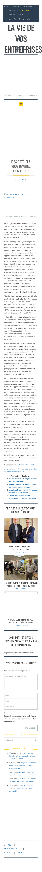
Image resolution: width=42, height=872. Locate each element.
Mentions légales (12, 849)
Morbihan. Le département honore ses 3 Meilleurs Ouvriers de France (22, 756)
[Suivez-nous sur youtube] (28, 19)
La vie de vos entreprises (23, 38)
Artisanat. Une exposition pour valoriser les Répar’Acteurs (21, 621)
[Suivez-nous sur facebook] (19, 19)
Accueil (7, 845)
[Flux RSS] (15, 19)
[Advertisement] (21, 73)
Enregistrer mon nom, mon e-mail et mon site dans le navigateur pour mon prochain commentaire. (20, 718)
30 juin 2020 (21, 552)
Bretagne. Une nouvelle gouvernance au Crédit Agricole (20, 548)
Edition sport (27, 7)
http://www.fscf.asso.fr (26, 465)
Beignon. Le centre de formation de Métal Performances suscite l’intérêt (23, 765)
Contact (8, 19)
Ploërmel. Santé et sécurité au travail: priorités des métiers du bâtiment (21, 584)
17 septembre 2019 (21, 625)
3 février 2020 (21, 589)
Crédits (7, 853)
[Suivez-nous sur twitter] (23, 19)
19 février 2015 (20, 179)
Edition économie (24, 10)
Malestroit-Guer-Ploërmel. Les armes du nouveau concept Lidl (21, 788)
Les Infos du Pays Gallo (12, 7)
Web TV (20, 14)
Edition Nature (11, 14)
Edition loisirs (11, 10)
